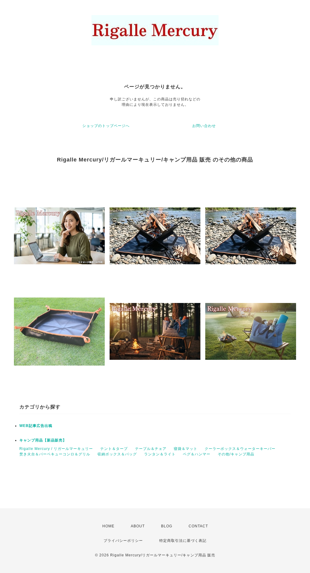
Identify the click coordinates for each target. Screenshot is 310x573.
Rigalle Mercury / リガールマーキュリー (56, 449)
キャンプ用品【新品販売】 (43, 440)
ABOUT (138, 526)
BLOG (166, 526)
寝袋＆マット (185, 449)
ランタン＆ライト (160, 454)
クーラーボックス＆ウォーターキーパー (240, 449)
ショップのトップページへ (106, 126)
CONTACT (198, 526)
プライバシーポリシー (123, 541)
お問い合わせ (204, 126)
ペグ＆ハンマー (196, 454)
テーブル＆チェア (151, 449)
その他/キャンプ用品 (236, 454)
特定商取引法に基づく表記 (182, 541)
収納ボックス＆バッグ (117, 454)
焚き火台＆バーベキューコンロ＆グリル (54, 454)
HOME (108, 526)
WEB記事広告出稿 (35, 426)
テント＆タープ (114, 449)
